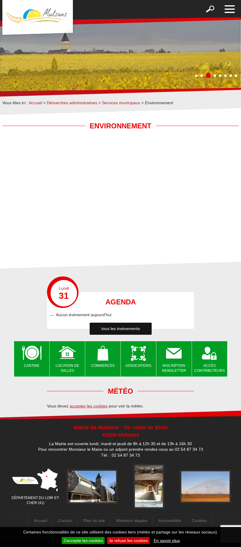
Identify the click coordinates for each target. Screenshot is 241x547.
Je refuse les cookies (128, 540)
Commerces (103, 366)
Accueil (35, 102)
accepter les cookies (89, 406)
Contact (65, 520)
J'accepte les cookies (83, 540)
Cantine (31, 366)
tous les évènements (120, 328)
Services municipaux (121, 102)
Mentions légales (132, 520)
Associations (138, 366)
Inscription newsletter (174, 368)
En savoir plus (167, 540)
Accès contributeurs (209, 368)
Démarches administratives (72, 102)
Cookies (199, 520)
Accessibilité (169, 520)
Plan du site (94, 520)
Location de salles (67, 368)
